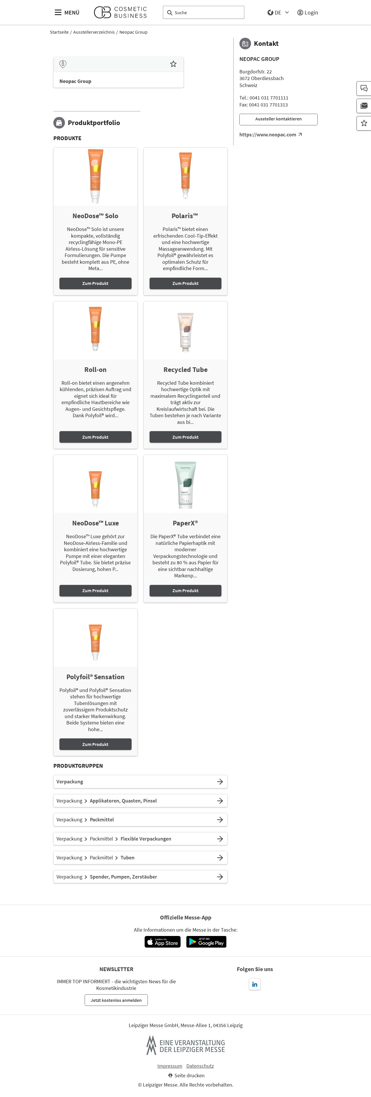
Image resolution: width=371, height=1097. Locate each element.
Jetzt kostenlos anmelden (116, 1000)
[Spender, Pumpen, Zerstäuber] (220, 876)
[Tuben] (220, 857)
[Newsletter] (364, 106)
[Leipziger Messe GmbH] (185, 1045)
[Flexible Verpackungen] (220, 838)
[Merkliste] (364, 123)
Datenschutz (200, 1066)
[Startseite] (122, 12)
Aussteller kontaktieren (278, 119)
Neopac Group (133, 32)
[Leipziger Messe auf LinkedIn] (255, 984)
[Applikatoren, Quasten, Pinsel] (220, 800)
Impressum (169, 1066)
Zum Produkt (95, 283)
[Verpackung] (220, 781)
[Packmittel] (220, 819)
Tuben (127, 857)
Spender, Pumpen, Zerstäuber (123, 877)
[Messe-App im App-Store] (162, 942)
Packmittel (102, 819)
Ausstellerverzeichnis (94, 32)
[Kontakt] (364, 88)
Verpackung (70, 781)
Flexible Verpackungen (146, 839)
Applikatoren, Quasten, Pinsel (123, 801)
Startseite (59, 32)
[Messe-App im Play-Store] (206, 942)
